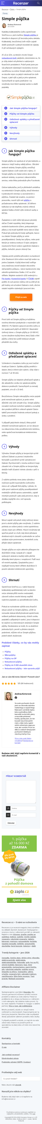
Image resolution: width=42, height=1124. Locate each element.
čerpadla (5, 958)
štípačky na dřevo (9, 972)
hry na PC (34, 962)
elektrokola (20, 960)
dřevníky (35, 958)
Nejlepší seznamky (16, 979)
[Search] (38, 3)
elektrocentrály (8, 960)
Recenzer (5, 9)
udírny (30, 972)
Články (12, 9)
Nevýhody (15, 133)
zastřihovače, (7, 976)
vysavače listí (15, 974)
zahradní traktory (28, 974)
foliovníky (21, 962)
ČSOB (31, 279)
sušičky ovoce (28, 969)
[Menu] (3, 3)
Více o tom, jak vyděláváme (20, 1006)
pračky (24, 934)
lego (25, 965)
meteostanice (19, 967)
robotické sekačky (13, 969)
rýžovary (16, 934)
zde (34, 1114)
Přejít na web (21, 297)
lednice (13, 937)
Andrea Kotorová (14, 24)
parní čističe (31, 967)
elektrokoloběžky (9, 962)
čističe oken (15, 958)
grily (27, 962)
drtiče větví (26, 958)
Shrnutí (13, 139)
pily (3, 969)
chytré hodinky (8, 965)
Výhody (13, 128)
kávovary (19, 965)
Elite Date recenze (22, 976)
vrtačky (5, 974)
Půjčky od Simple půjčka (22, 114)
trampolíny (22, 972)
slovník (18, 1085)
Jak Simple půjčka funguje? (23, 108)
